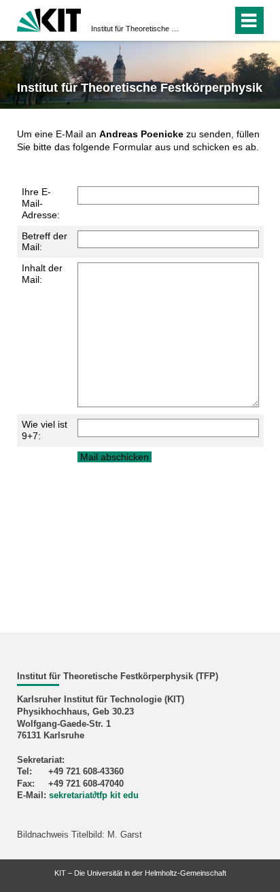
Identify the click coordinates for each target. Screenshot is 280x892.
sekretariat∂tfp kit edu (94, 795)
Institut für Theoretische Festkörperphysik (136, 28)
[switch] (197, 20)
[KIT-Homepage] (49, 18)
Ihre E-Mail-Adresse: (41, 203)
